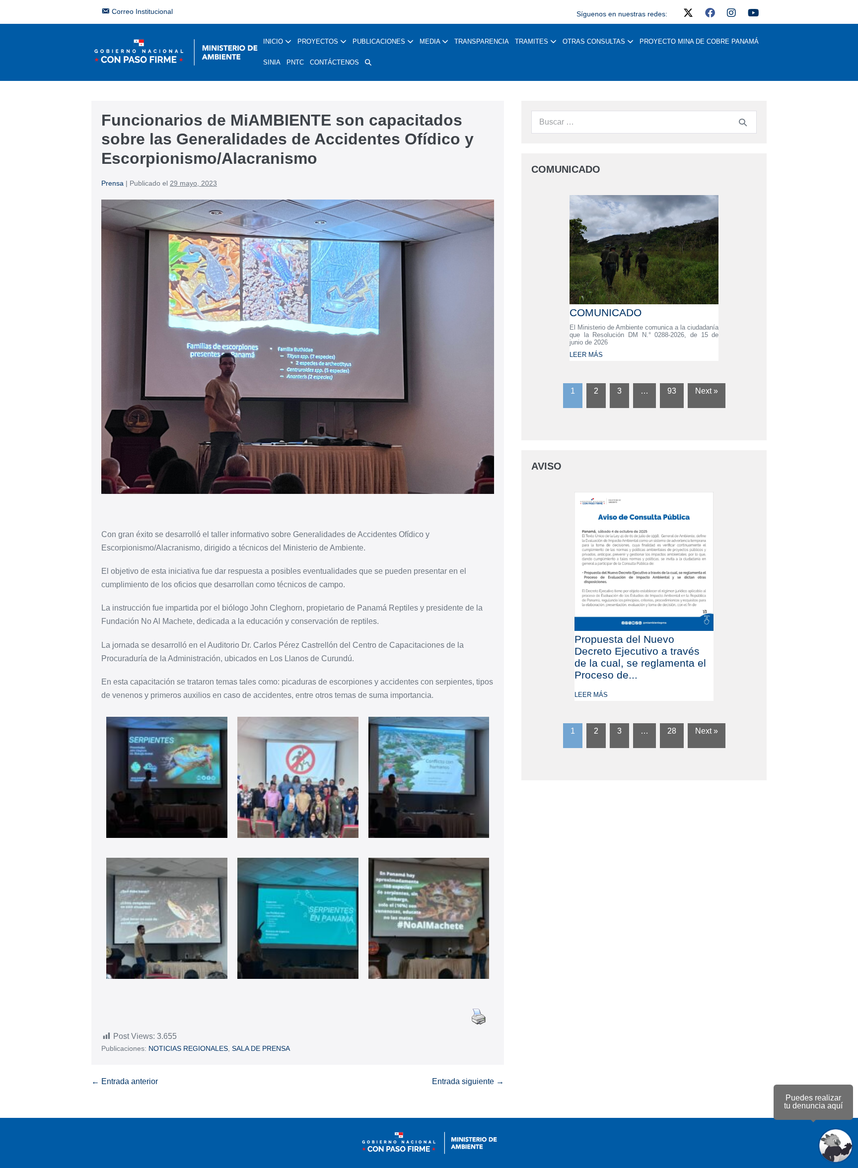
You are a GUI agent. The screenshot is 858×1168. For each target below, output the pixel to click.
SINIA (272, 62)
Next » (706, 391)
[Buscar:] (644, 122)
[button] (368, 62)
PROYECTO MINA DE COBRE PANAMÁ (699, 41)
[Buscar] (743, 122)
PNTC (295, 62)
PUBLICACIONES (380, 41)
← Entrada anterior (124, 1081)
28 (671, 731)
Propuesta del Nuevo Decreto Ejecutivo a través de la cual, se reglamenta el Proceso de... (640, 657)
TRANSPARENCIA (481, 41)
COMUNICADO (606, 312)
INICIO (274, 41)
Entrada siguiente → (468, 1081)
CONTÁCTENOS (334, 62)
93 (671, 391)
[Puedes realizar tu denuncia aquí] (835, 1145)
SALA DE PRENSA (261, 1048)
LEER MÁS (586, 354)
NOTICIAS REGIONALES (188, 1048)
